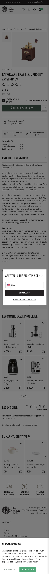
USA (13, 285)
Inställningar (9, 569)
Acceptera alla (28, 569)
